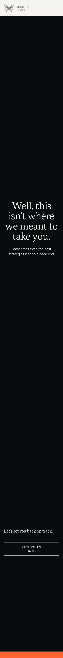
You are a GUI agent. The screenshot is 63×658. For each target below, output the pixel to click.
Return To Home (31, 549)
